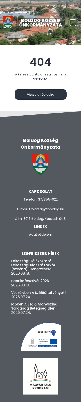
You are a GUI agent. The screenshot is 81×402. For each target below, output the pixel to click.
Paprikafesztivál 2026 (30, 280)
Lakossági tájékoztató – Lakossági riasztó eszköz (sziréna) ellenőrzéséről (33, 265)
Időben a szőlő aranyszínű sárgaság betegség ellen (34, 306)
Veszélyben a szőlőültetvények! (38, 292)
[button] (73, 22)
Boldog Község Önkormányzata (40, 22)
